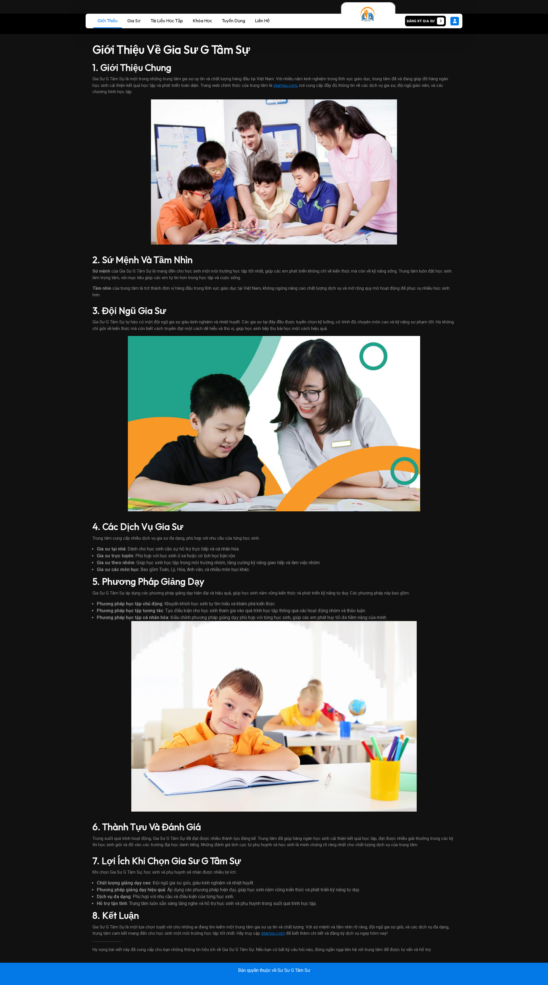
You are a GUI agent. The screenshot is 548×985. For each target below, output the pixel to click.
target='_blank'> (274, 977)
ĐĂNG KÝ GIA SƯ (420, 19)
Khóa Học (202, 20)
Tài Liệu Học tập (166, 20)
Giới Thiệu (108, 20)
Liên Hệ (262, 20)
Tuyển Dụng (233, 20)
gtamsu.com (285, 85)
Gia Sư (134, 20)
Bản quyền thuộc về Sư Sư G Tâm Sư (274, 970)
